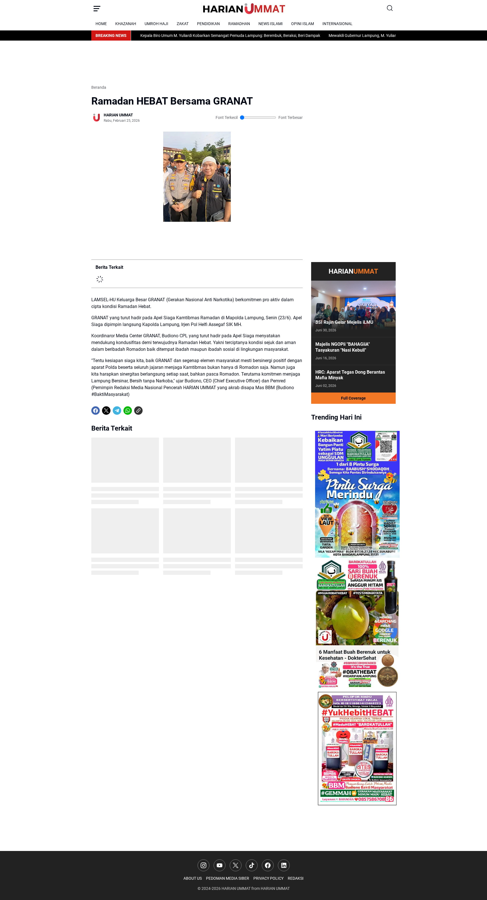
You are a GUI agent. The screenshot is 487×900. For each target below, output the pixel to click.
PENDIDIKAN (208, 23)
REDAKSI (296, 878)
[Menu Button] (97, 8)
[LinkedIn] (284, 865)
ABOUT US (192, 878)
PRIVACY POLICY (268, 878)
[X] (106, 410)
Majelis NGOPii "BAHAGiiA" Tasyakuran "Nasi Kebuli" (342, 347)
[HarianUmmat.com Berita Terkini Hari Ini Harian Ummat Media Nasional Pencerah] (243, 8)
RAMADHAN (239, 23)
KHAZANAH (125, 23)
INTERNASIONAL (337, 23)
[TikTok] (252, 865)
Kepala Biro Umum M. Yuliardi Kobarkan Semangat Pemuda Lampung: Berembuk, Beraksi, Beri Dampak (198, 35)
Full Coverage (353, 398)
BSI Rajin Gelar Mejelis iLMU (344, 322)
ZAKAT (183, 23)
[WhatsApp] (127, 410)
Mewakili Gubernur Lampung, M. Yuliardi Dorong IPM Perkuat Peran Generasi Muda (369, 35)
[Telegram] (117, 410)
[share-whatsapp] (149, 410)
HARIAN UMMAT (236, 888)
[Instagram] (203, 865)
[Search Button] (390, 8)
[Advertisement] (193, 61)
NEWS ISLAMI (270, 23)
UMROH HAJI (156, 23)
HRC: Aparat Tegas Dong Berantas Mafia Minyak (350, 375)
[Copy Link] (138, 410)
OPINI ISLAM (302, 23)
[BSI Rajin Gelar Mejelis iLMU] (353, 309)
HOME (101, 23)
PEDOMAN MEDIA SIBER (227, 878)
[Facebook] (95, 410)
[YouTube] (219, 865)
